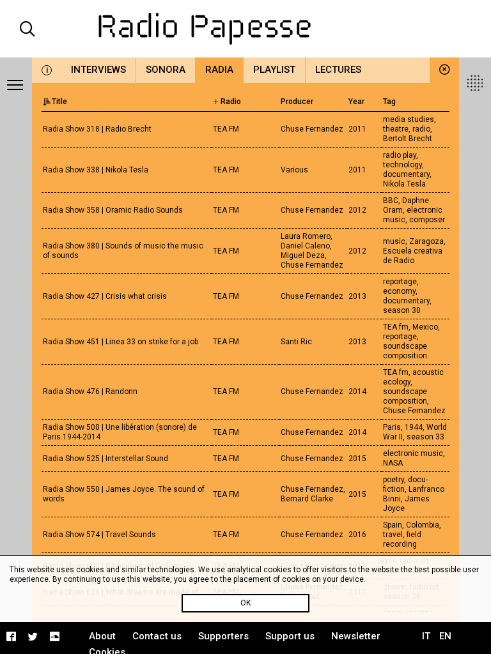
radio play (399, 155)
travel (393, 534)
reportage (400, 281)
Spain (392, 525)
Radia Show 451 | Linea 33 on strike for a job (120, 341)
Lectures (338, 69)
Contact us (157, 636)
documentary (406, 174)
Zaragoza (426, 241)
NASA (393, 463)
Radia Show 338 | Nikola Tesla (95, 169)
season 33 (425, 436)
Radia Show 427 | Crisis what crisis (105, 296)
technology (402, 164)
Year (356, 101)
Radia (219, 69)
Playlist (274, 69)
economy (399, 291)
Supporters (223, 636)
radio (421, 129)
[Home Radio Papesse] (245, 29)
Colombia (422, 525)
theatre (396, 129)
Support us (290, 636)
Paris (392, 427)
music (394, 241)
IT (426, 636)
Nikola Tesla (404, 183)
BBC (390, 200)
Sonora (165, 69)
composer (427, 219)
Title (59, 101)
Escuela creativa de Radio (412, 256)
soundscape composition (405, 351)
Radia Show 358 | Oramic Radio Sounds (113, 210)
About (102, 636)
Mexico (425, 327)
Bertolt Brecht (407, 138)
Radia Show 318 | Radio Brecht (97, 129)
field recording (402, 539)
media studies (408, 119)
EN (445, 636)
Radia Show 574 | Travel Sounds (99, 534)
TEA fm (396, 327)
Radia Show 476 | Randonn (90, 391)
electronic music (413, 453)
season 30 (402, 310)
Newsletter (355, 636)
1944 (414, 427)
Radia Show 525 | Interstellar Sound (105, 458)
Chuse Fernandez (414, 410)
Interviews (98, 69)
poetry (393, 479)
